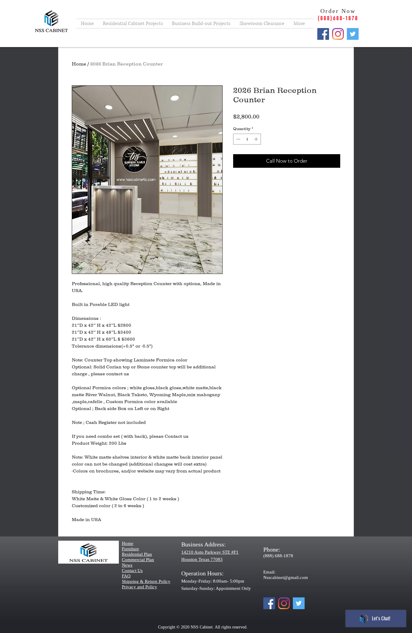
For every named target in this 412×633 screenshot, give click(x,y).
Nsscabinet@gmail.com (285, 577)
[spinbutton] (247, 139)
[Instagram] (338, 34)
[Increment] (256, 139)
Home (79, 63)
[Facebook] (323, 34)
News (127, 565)
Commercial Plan (138, 559)
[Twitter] (353, 34)
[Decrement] (237, 139)
